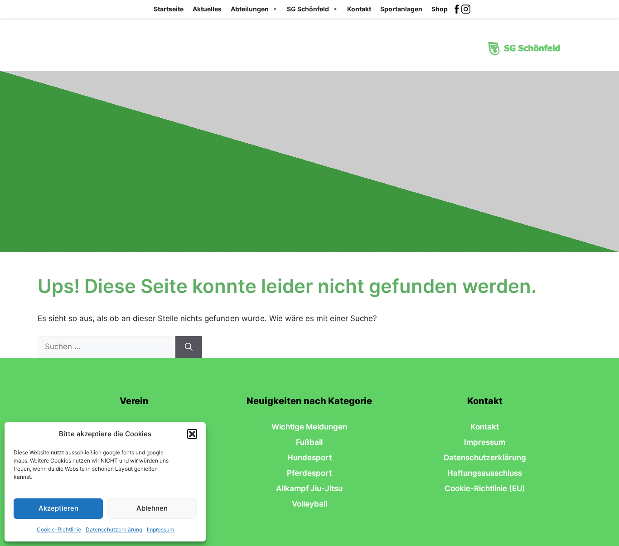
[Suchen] (188, 347)
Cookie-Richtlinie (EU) (485, 488)
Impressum (160, 529)
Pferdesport (309, 473)
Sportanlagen (401, 9)
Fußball (309, 442)
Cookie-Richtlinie (59, 529)
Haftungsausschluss (484, 473)
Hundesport (309, 457)
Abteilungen (250, 9)
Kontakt (359, 9)
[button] (192, 434)
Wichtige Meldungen (309, 426)
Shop (439, 9)
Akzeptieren (58, 508)
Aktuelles (207, 9)
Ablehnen (152, 508)
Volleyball (309, 503)
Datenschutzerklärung (114, 529)
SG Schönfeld (308, 9)
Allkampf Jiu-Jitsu (309, 488)
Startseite (169, 9)
